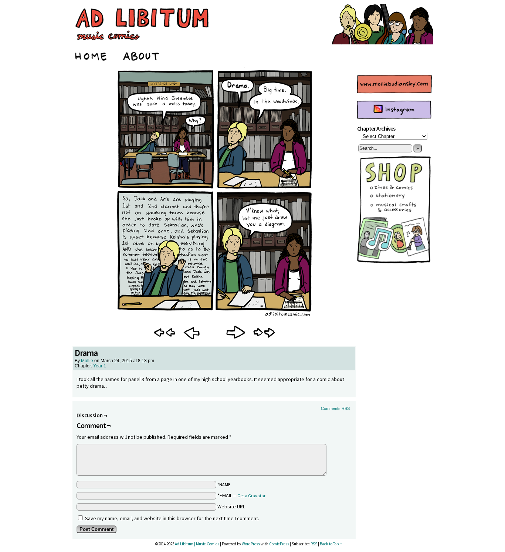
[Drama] (214, 318)
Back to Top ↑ (331, 543)
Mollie (87, 360)
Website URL (231, 506)
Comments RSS (335, 408)
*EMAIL (241, 495)
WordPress (251, 543)
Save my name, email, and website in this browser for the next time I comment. (172, 518)
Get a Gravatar (251, 495)
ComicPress (279, 543)
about (141, 55)
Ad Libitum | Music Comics (197, 543)
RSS (314, 543)
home (91, 55)
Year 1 (99, 365)
